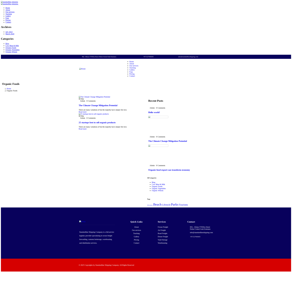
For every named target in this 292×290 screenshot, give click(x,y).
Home (9, 89)
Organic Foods (10, 48)
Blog (7, 44)
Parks (174, 204)
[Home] (82, 69)
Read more (83, 112)
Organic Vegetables (12, 50)
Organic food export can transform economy (169, 170)
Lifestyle (166, 204)
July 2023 (9, 32)
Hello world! (154, 112)
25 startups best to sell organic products (97, 122)
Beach (157, 204)
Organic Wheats (11, 52)
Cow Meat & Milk (12, 46)
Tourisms (183, 204)
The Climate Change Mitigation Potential (98, 105)
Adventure (150, 205)
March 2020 (9, 34)
